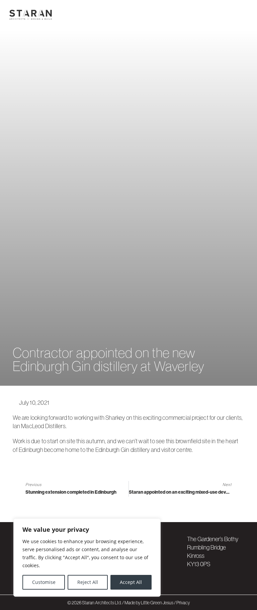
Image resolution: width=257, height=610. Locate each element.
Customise (44, 582)
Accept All (131, 582)
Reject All (87, 582)
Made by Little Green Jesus (149, 602)
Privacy (183, 602)
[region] (87, 557)
